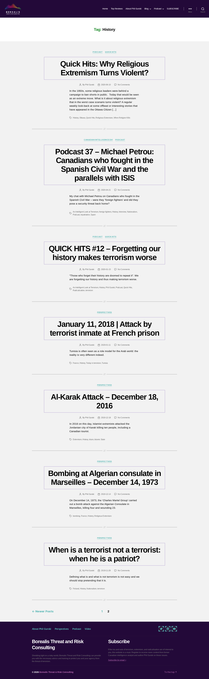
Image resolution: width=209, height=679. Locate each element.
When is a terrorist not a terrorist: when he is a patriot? (104, 554)
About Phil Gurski (133, 8)
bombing (76, 516)
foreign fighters (105, 212)
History (75, 118)
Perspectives (104, 312)
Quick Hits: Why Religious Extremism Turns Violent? (104, 68)
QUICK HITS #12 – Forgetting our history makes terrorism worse (104, 253)
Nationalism (132, 212)
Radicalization (79, 290)
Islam (91, 439)
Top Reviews (117, 8)
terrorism (89, 290)
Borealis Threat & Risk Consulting (56, 672)
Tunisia (105, 363)
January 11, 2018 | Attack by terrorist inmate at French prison (104, 328)
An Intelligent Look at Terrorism (85, 212)
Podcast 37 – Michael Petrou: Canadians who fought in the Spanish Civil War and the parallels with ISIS (104, 164)
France (76, 363)
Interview (122, 212)
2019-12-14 (106, 494)
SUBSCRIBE (173, 8)
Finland (76, 589)
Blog (146, 8)
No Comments (124, 85)
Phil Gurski (89, 85)
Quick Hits (110, 52)
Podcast (157, 8)
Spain (93, 215)
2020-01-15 (106, 269)
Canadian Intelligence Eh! (98, 140)
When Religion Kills (122, 118)
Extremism (77, 439)
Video (88, 629)
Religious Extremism (104, 118)
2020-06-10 (106, 85)
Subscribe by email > (117, 660)
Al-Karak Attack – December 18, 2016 (104, 401)
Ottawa (82, 118)
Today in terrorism (93, 363)
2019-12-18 (106, 418)
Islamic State (99, 439)
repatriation (85, 215)
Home (105, 8)
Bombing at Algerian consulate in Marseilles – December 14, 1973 (104, 477)
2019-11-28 (106, 571)
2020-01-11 (106, 345)
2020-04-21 (106, 190)
